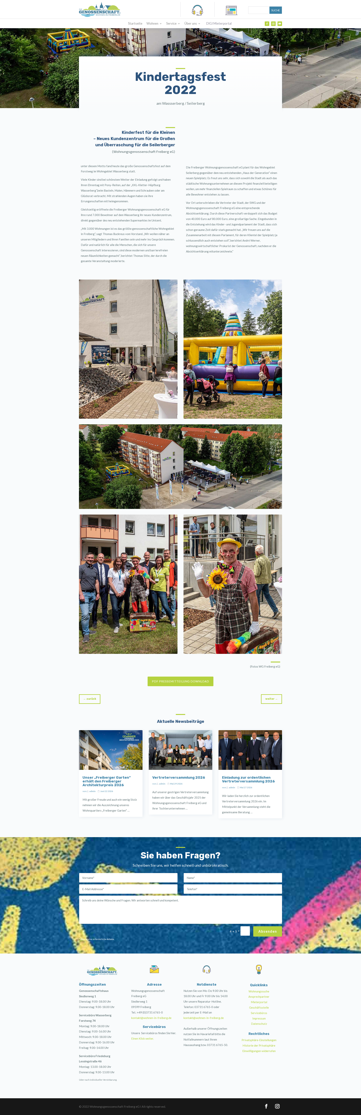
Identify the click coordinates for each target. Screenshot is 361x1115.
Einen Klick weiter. (142, 1038)
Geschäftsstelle (259, 1007)
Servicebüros (259, 1013)
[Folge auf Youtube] (280, 23)
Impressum (259, 1018)
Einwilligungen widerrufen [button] (259, 1051)
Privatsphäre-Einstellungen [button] (259, 1040)
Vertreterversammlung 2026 (178, 777)
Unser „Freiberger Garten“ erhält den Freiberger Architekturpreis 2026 (107, 781)
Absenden (267, 931)
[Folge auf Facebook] (267, 23)
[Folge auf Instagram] (273, 23)
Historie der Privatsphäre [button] (259, 1045)
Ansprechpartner (258, 996)
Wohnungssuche (259, 991)
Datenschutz (259, 1023)
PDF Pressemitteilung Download (180, 681)
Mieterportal (259, 1002)
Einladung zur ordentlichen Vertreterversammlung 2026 (248, 779)
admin (92, 791)
